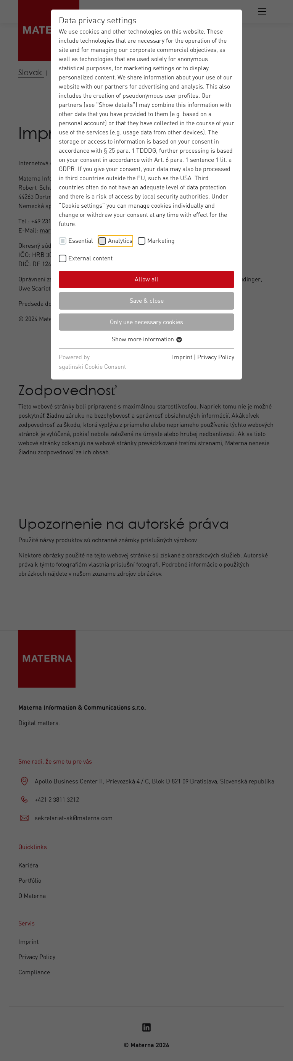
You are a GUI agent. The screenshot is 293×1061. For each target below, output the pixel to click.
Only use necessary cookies (146, 322)
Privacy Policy (215, 357)
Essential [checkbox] (80, 240)
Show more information (143, 339)
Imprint (182, 357)
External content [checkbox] (90, 258)
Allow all (146, 279)
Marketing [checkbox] (161, 240)
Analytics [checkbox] (120, 240)
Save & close (147, 300)
